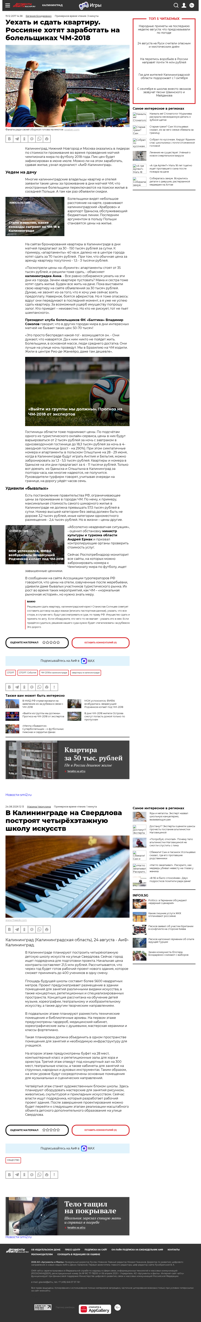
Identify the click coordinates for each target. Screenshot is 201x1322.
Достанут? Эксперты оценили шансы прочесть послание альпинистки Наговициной (172, 829)
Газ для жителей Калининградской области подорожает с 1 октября (164, 76)
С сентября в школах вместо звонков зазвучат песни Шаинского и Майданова (164, 92)
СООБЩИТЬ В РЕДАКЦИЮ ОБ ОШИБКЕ (78, 1254)
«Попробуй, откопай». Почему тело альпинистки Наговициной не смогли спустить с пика (171, 842)
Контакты (174, 1249)
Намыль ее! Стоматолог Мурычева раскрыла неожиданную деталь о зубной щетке (171, 116)
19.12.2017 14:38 (14, 16)
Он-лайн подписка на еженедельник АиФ (137, 1249)
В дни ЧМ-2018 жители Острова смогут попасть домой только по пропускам (104, 716)
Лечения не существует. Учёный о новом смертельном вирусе (170, 154)
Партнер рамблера (65, 1307)
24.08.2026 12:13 (14, 806)
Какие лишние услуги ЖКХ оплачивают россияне (164, 914)
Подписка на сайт (96, 1249)
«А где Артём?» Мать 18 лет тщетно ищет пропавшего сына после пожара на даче (171, 168)
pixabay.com (71, 129)
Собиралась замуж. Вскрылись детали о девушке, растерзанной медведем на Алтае (170, 181)
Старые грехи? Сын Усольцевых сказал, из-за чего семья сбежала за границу (172, 129)
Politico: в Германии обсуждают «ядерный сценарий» (167, 902)
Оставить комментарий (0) (100, 642)
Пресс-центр (72, 1249)
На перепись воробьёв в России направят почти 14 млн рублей (164, 60)
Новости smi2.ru (18, 795)
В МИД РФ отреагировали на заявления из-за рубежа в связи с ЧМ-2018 (42, 703)
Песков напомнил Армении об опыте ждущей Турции (171, 940)
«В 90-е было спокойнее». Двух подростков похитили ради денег (170, 879)
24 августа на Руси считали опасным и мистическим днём (164, 45)
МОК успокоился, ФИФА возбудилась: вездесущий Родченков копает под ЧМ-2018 (103, 703)
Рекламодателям (42, 1254)
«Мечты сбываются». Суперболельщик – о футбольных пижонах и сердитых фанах (43, 729)
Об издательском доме (45, 1249)
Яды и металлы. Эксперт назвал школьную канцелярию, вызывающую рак (169, 816)
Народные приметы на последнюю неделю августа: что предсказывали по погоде (164, 30)
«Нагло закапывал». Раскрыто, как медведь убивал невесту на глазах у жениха (172, 868)
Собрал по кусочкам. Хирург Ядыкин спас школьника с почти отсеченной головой (172, 142)
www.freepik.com (16, 920)
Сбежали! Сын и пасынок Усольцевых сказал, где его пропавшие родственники (173, 855)
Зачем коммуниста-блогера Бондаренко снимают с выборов (168, 953)
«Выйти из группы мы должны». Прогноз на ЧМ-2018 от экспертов (75, 411)
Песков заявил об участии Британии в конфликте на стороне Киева (170, 927)
